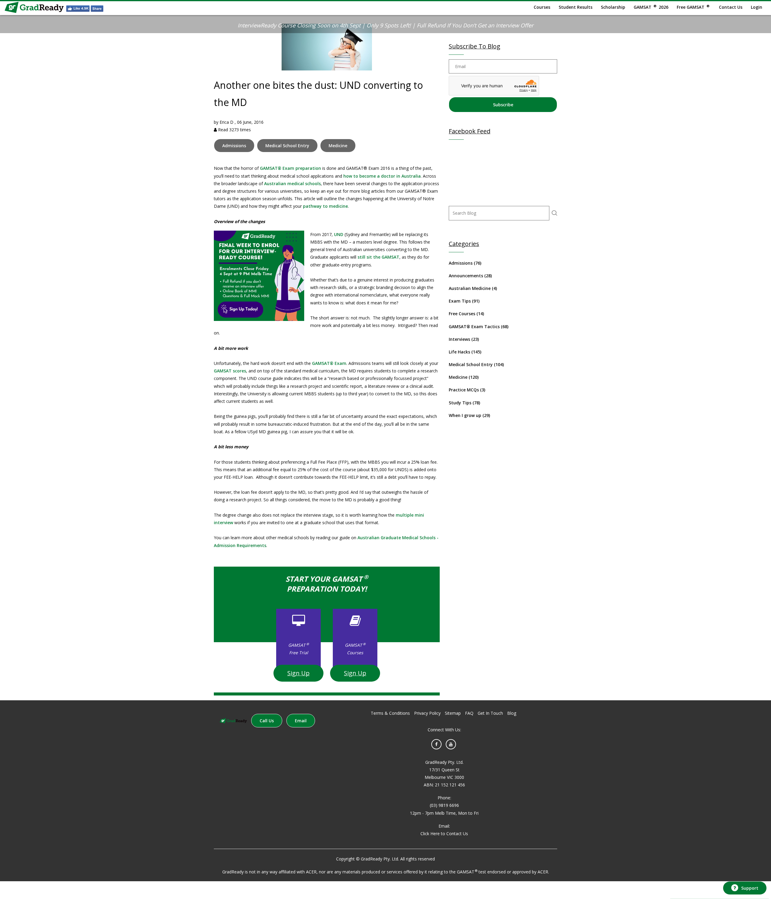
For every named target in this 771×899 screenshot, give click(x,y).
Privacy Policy (427, 713)
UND (338, 234)
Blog (511, 713)
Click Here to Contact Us (444, 833)
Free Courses (466, 313)
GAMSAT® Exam (329, 363)
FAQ (469, 713)
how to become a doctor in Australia (382, 176)
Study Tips (464, 403)
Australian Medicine (473, 288)
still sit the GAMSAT (378, 257)
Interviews (464, 339)
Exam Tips (464, 301)
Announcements (470, 275)
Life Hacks (465, 352)
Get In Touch (490, 713)
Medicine (338, 145)
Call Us (267, 720)
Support (749, 888)
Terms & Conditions (390, 713)
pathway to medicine (325, 206)
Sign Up (298, 673)
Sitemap (453, 713)
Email (301, 720)
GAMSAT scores (230, 371)
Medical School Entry (287, 145)
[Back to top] (743, 871)
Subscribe (503, 104)
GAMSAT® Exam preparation (290, 168)
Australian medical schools (292, 183)
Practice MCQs (467, 390)
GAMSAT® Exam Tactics (478, 326)
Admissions (234, 145)
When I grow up (469, 415)
